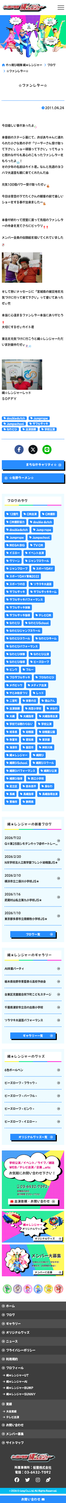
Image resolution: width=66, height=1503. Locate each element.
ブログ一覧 (33, 934)
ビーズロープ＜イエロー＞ (21, 1121)
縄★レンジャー (18, 755)
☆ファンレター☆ (17, 71)
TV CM (38, 545)
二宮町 (13, 700)
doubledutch (16, 418)
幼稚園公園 (48, 732)
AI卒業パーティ (14, 968)
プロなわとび (46, 677)
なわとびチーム (48, 638)
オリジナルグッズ (18, 1332)
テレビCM (45, 615)
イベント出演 (36, 553)
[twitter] (28, 1479)
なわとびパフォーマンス (24, 646)
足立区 (13, 786)
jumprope (41, 418)
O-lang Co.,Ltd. (25, 1491)
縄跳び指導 (16, 778)
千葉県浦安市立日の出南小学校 (24, 1007)
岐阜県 (13, 732)
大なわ (54, 708)
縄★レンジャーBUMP (19, 1388)
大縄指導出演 (50, 716)
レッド (40, 693)
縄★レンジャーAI (16, 1381)
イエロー (15, 553)
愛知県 (30, 739)
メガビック (16, 685)
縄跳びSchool (18, 763)
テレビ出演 (12, 1417)
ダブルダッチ (40, 423)
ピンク (13, 669)
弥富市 (13, 739)
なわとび (12, 429)
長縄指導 (28, 794)
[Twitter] (33, 449)
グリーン (15, 561)
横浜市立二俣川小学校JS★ (22, 878)
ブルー (30, 669)
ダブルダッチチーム (45, 592)
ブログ (51, 65)
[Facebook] (19, 449)
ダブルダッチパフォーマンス (26, 599)
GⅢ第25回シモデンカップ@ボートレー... (31, 840)
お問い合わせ (15, 1425)
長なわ (48, 786)
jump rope (43, 529)
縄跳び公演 (50, 770)
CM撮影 (50, 514)
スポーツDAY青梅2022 (24, 576)
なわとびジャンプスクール (25, 630)
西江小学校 (37, 778)
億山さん (50, 700)
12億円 (14, 514)
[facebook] (17, 1479)
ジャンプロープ (18, 568)
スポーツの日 (17, 584)
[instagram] (38, 1479)
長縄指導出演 (50, 794)
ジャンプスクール (38, 561)
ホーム (10, 1306)
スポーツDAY (44, 568)
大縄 (12, 716)
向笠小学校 (34, 708)
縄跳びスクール (45, 763)
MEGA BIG (17, 545)
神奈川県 (47, 747)
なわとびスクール (20, 638)
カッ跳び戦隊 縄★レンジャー (24, 65)
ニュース (12, 1341)
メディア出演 (38, 685)
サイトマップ (15, 1442)
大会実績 (11, 1411)
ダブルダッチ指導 (20, 615)
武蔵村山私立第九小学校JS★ (23, 897)
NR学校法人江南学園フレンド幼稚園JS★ (31, 859)
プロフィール (15, 1367)
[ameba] (49, 1479)
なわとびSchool (38, 623)
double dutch (42, 522)
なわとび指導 (17, 662)
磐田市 (30, 747)
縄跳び (40, 755)
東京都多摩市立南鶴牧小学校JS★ (26, 916)
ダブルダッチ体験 (20, 607)
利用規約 (12, 1359)
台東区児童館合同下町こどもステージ (28, 994)
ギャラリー (13, 1323)
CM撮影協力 (17, 522)
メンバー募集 (15, 1433)
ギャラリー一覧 (33, 1035)
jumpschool (15, 423)
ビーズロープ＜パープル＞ (21, 1095)
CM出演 (32, 514)
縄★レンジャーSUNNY (21, 1394)
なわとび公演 (41, 654)
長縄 (12, 794)
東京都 (46, 739)
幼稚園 (30, 732)
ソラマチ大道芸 (43, 584)
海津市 (13, 747)
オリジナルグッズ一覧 (33, 1137)
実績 (9, 1404)
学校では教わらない (21, 724)
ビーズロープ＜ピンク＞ (20, 1108)
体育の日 (31, 700)
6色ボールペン (14, 1070)
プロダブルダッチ (20, 677)
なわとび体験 (17, 654)
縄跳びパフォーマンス (22, 770)
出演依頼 (31, 429)
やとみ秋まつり (18, 693)
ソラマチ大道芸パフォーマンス (24, 1020)
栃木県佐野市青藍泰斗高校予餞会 (25, 981)
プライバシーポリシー (20, 1350)
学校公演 (50, 429)
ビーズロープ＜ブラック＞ (21, 1082)
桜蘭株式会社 (42, 1467)
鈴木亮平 (31, 786)
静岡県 (30, 801)
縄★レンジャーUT (17, 1375)
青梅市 (13, 801)
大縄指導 (28, 716)
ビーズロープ (41, 662)
